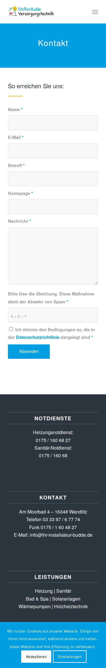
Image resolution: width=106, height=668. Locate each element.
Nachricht (19, 221)
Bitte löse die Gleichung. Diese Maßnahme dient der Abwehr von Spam (51, 297)
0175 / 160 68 (53, 455)
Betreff (16, 165)
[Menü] (95, 12)
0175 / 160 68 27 (53, 440)
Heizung (44, 590)
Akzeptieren (36, 656)
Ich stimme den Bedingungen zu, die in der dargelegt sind (51, 333)
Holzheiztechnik (71, 606)
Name (15, 109)
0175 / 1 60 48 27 (59, 527)
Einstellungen (70, 656)
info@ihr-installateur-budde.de (61, 534)
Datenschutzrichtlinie (37, 337)
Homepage (20, 193)
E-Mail (16, 137)
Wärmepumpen (35, 606)
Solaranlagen (66, 598)
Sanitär (63, 590)
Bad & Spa (37, 598)
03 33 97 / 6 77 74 (61, 519)
